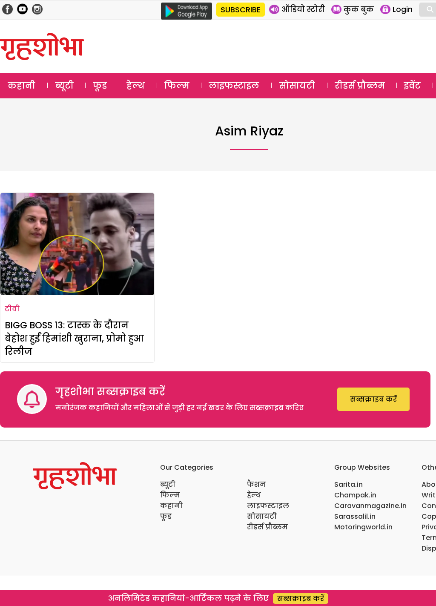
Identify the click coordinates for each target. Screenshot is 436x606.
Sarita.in (348, 484)
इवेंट (412, 86)
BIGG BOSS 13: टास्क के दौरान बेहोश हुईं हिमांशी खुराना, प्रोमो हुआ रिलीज (74, 338)
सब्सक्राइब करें (373, 399)
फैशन (256, 484)
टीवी (12, 309)
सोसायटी (297, 86)
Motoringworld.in (363, 527)
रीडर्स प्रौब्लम (360, 86)
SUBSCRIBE (241, 9)
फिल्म (176, 86)
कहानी (21, 86)
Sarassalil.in (355, 516)
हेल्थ (135, 86)
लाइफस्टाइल (234, 86)
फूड (100, 86)
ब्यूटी (64, 86)
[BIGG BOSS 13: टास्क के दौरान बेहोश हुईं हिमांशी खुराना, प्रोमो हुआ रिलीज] (77, 244)
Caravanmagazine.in (370, 506)
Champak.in (355, 495)
